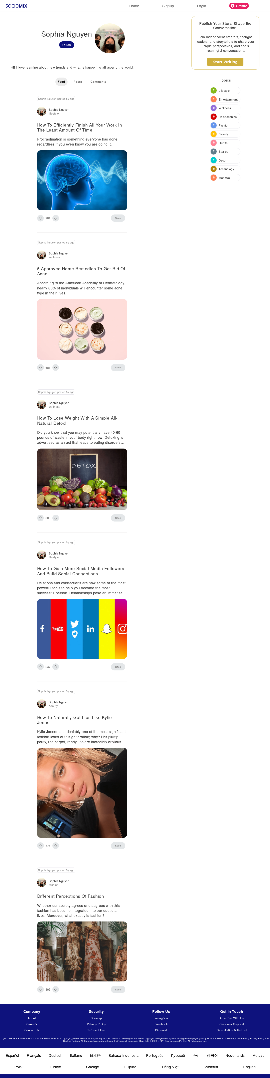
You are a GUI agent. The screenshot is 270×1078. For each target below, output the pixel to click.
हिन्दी (196, 1055)
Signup (168, 5)
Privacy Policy (96, 1024)
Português (154, 1055)
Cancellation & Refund (232, 1030)
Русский (178, 1055)
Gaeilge (92, 1066)
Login (201, 5)
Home (134, 5)
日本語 (95, 1055)
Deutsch (55, 1055)
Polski (19, 1066)
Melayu (258, 1055)
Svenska (211, 1066)
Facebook (161, 1024)
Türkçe (55, 1066)
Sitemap (96, 1018)
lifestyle (54, 113)
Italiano (76, 1055)
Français (34, 1055)
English (249, 1066)
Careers (31, 1024)
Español (12, 1055)
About (32, 1018)
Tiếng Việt (169, 1066)
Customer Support (231, 1024)
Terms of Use (96, 1030)
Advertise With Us (232, 1018)
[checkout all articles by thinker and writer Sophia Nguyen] (41, 112)
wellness (54, 257)
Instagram (161, 1018)
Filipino (130, 1066)
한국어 (212, 1055)
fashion (54, 885)
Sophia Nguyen (59, 109)
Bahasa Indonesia (123, 1055)
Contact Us (31, 1030)
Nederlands (235, 1055)
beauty (53, 706)
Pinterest (161, 1030)
